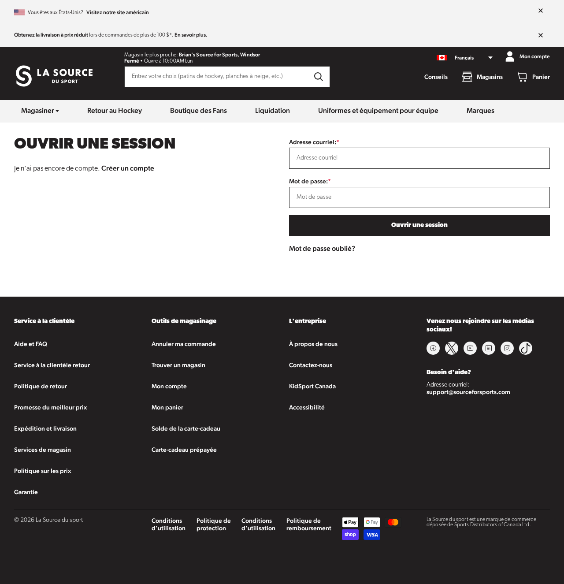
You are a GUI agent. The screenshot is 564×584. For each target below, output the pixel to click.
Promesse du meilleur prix (50, 407)
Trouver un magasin (178, 364)
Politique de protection (214, 524)
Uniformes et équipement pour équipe (378, 110)
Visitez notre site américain (117, 12)
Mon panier (167, 407)
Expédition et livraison (45, 428)
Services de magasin (42, 449)
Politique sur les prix (42, 470)
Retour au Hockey (114, 110)
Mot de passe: (310, 181)
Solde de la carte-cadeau (186, 428)
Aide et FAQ (30, 343)
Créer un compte (127, 168)
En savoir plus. (191, 35)
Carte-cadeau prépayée (184, 449)
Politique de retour (40, 386)
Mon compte (169, 386)
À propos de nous (313, 343)
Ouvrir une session (419, 225)
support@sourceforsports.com (468, 391)
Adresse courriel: (314, 141)
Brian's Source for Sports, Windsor (219, 55)
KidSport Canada (312, 386)
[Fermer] (540, 11)
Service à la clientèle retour (52, 364)
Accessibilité (307, 407)
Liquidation (272, 110)
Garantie (26, 491)
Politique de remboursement (308, 524)
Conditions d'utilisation (169, 524)
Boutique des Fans (198, 110)
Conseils (436, 76)
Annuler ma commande (184, 343)
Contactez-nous (310, 364)
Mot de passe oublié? (322, 248)
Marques (480, 110)
